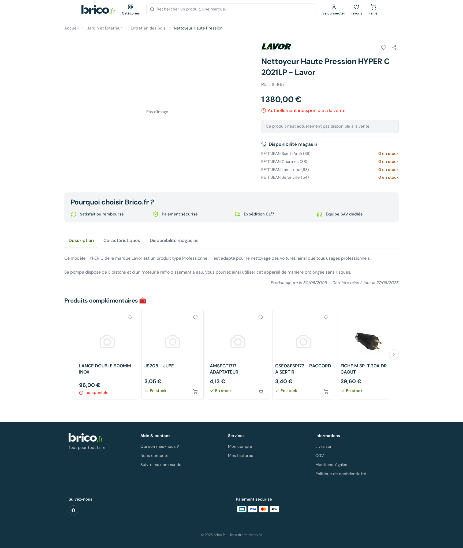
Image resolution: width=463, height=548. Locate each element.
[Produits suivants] (394, 354)
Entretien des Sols (148, 28)
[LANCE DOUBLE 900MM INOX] (107, 354)
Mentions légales (331, 464)
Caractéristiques (121, 240)
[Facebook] (73, 510)
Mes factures (240, 455)
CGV (319, 455)
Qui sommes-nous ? (159, 446)
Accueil (71, 28)
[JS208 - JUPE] (172, 354)
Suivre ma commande (160, 464)
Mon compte (240, 446)
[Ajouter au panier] (195, 391)
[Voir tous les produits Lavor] (276, 46)
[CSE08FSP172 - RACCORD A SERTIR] (303, 354)
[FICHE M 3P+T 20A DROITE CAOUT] (368, 354)
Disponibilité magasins (174, 240)
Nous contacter (155, 455)
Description (81, 240)
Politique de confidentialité (340, 473)
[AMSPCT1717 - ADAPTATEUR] (238, 354)
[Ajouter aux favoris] (383, 47)
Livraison (324, 446)
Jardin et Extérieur (104, 28)
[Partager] (394, 47)
